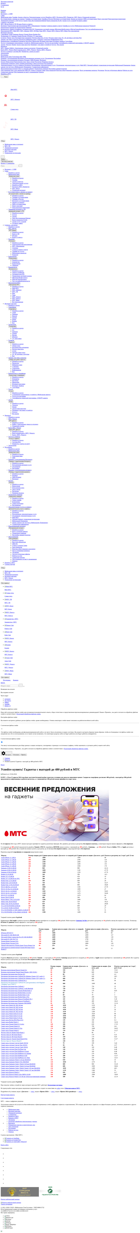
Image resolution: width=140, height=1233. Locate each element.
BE (2, 683)
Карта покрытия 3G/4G (54, 20)
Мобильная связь (6, 17)
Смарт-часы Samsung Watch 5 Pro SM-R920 (15, 1062)
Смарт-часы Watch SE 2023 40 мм (12, 1009)
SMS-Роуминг (34, 60)
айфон (7, 702)
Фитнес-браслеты (38, 38)
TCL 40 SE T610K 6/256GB (10, 908)
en (3, 7)
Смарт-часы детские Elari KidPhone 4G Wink (15, 1058)
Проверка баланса (48, 62)
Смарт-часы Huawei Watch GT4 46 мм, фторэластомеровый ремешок (23, 1076)
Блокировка (28, 63)
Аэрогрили (47, 39)
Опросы (41, 72)
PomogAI (92, 26)
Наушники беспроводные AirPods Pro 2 (14, 980)
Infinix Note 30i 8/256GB (9, 901)
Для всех (8, 44)
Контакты (11, 1123)
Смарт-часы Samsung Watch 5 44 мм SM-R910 (16, 1060)
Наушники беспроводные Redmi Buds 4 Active (16, 993)
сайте (58, 1088)
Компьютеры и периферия (9, 41)
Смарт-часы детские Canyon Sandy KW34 (14, 1043)
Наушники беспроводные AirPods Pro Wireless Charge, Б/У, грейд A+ (23, 978)
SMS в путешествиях (90, 19)
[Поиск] (20, 165)
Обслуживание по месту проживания (26, 72)
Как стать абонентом (17, 70)
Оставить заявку (82, 20)
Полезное (4, 26)
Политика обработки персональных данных (22, 1121)
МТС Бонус (78, 17)
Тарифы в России (47, 19)
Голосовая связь (17, 56)
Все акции (60, 44)
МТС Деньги (47, 31)
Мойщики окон (31, 39)
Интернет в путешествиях (61, 19)
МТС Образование (34, 26)
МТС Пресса (56, 31)
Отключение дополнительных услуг (68, 65)
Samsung (15, 34)
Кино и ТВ (12, 24)
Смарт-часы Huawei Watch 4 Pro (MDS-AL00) (15, 1074)
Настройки (57, 58)
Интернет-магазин (7, 32)
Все (39, 34)
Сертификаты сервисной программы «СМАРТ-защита (76, 43)
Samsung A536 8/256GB (8, 872)
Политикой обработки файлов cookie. (28, 714)
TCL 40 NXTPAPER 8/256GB (10, 906)
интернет (8, 699)
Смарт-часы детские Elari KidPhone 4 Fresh (15, 1051)
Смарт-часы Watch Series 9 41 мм (11, 1016)
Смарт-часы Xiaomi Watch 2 (10, 1030)
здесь (32, 1091)
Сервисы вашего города (54, 26)
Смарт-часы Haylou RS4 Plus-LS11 (12, 1020)
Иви (37, 31)
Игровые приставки (46, 41)
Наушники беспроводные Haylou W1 (13, 974)
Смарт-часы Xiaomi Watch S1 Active (12, 1024)
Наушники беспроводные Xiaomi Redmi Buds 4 (16, 990)
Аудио (46, 38)
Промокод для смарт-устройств (41, 44)
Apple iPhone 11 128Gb (8, 857)
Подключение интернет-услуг (35, 58)
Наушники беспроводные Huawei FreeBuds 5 (15, 1001)
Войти (3, 159)
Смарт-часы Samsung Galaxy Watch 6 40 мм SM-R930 (18, 1064)
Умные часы (11, 38)
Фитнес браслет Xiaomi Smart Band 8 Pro (14, 1039)
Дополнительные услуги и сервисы (12, 65)
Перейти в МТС (51, 17)
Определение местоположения (17, 26)
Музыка (19, 24)
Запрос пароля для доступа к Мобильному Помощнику (30, 522)
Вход (3, 141)
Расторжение (48, 63)
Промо (14, 44)
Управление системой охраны (44, 29)
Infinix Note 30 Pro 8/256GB (10, 904)
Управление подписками (13, 153)
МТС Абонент (25, 31)
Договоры (101, 70)
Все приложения (73, 31)
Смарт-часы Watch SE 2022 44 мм (12, 1007)
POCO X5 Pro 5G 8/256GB (9, 889)
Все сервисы (5, 583)
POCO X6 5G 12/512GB (9, 893)
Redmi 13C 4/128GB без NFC (10, 878)
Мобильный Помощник (123, 65)
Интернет (43, 60)
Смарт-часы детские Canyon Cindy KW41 (14, 1047)
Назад (3, 765)
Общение (29, 27)
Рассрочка (38, 62)
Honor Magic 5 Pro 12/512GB (10, 899)
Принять (23, 754)
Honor (31, 34)
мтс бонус (8, 700)
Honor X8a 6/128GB (7, 897)
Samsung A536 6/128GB (8, 870)
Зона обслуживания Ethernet (37, 20)
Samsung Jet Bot (81, 920)
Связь (3, 15)
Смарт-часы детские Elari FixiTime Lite (13, 1049)
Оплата (3, 62)
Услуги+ (54, 44)
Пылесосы (22, 39)
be (1, 7)
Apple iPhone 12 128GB (8, 859)
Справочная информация (40, 67)
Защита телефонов (16, 29)
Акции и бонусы (23, 17)
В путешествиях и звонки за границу (13, 19)
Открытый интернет (89, 17)
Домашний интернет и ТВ (9, 20)
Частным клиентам (7, 1)
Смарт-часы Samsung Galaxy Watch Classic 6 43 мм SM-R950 (20, 1068)
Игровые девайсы (59, 41)
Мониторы (35, 41)
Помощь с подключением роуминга (12, 60)
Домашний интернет (11, 148)
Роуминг (27, 60)
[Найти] (21, 685)
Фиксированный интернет (9, 68)
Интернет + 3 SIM (6, 14)
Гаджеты (3, 38)
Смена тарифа (19, 63)
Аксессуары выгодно (23, 44)
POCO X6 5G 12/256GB (9, 891)
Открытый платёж (42, 48)
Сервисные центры (7, 72)
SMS (24, 56)
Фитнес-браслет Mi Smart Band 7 (11, 1034)
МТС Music (64, 31)
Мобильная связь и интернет (14, 144)
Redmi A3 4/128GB (7, 874)
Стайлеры (40, 39)
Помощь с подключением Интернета (13, 58)
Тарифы (14, 17)
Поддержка (4, 55)
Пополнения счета (20, 62)
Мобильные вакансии (82, 26)
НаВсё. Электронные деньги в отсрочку (23, 48)
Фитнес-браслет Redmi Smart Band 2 (12, 1032)
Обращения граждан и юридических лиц (21, 1125)
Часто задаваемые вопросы (88, 70)
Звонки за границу (77, 19)
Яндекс (24, 36)
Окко (41, 31)
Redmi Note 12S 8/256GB (9, 883)
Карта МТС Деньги (7, 50)
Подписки (27, 65)
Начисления (10, 62)
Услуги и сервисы (6, 51)
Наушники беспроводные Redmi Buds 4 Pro (15, 997)
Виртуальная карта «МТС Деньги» (25, 50)
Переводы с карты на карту (31, 51)
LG (10, 36)
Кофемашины (55, 39)
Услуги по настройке (51, 43)
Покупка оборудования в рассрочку (67, 70)
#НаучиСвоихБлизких (77, 29)
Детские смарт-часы (54, 38)
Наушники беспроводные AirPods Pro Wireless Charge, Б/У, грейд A (22, 976)
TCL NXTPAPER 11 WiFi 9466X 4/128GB (14, 910)
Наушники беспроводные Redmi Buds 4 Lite (15, 995)
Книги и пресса (27, 24)
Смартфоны (4, 34)
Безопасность (5, 29)
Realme (35, 34)
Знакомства (13, 27)
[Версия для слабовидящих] (2, 8)
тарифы (7, 704)
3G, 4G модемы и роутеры (70, 38)
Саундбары (68, 41)
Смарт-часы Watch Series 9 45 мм (11, 1018)
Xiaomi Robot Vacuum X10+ (10, 943)
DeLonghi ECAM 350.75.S (9, 939)
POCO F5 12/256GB (7, 895)
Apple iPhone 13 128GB (8, 862)
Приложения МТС (7, 31)
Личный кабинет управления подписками (101, 65)
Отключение (49, 58)
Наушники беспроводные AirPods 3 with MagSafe (17, 988)
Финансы (4, 46)
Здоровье (43, 26)
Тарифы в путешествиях (33, 19)
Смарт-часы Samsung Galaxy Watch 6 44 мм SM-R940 (18, 1066)
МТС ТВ (33, 31)
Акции (25, 20)
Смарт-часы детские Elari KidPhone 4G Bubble (16, 1053)
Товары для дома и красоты (10, 39)
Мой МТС (16, 31)
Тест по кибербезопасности (94, 29)
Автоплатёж (5, 53)
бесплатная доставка (55, 1085)
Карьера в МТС (13, 1118)
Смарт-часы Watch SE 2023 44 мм (12, 1011)
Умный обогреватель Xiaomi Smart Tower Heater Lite (18, 945)
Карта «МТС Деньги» (44, 50)
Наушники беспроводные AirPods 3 (12, 986)
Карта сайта (4, 1145)
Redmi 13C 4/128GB (7, 876)
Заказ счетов (30, 62)
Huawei (21, 34)
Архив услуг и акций (69, 20)
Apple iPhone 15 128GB (8, 866)
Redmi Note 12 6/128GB (8, 880)
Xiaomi (26, 34)
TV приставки (37, 36)
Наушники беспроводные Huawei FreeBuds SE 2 (16, 999)
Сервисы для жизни (7, 22)
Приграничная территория (116, 19)
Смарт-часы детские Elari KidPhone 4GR (14, 1055)
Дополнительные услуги (37, 17)
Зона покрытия (51, 70)
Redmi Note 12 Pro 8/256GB (10, 885)
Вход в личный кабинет (26, 68)
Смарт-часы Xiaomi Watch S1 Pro (11, 1028)
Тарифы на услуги (69, 26)
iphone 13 (8, 706)
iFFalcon (30, 36)
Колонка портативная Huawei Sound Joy (14, 970)
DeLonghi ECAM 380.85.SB (10, 935)
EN (4, 683)
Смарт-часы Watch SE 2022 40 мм (12, 1005)
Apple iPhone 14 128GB (8, 864)
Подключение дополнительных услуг (43, 65)
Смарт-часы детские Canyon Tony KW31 (14, 1045)
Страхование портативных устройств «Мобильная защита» (25, 43)
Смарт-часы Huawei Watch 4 (10, 1072)
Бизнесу (3, 3)
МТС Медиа (5, 24)
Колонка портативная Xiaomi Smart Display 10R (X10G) (19, 972)
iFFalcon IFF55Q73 (7, 933)
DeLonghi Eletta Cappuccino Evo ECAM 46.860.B (16, 937)
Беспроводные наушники (23, 38)
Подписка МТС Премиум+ (65, 17)
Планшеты (21, 41)
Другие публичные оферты (113, 70)
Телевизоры (4, 36)
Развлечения (5, 27)
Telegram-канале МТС (72, 1088)
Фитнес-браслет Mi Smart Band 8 (11, 1037)
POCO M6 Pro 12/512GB (9, 887)
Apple (11, 34)
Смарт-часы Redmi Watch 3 (9, 1022)
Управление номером (8, 63)
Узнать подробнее (6, 1204)
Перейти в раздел (14, 173)
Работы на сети (128, 70)
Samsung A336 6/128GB (8, 868)
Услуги (20, 20)
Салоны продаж (10, 564)
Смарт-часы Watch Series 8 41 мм (11, 1013)
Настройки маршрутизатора (58, 68)
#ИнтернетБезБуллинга (62, 29)
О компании (5, 5)
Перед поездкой (102, 19)
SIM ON (27, 70)
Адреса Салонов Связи (38, 70)
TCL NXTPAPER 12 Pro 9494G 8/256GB (14, 912)
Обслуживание (6, 70)
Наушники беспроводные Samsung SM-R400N (16, 1003)
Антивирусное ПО (28, 29)
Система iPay (17, 51)
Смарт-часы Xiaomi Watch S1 (10, 1026)
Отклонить (16, 754)
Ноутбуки (29, 41)
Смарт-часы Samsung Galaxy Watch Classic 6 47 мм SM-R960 (20, 1070)
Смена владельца (38, 63)
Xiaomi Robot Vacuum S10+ (10, 941)
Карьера (3, 10)
